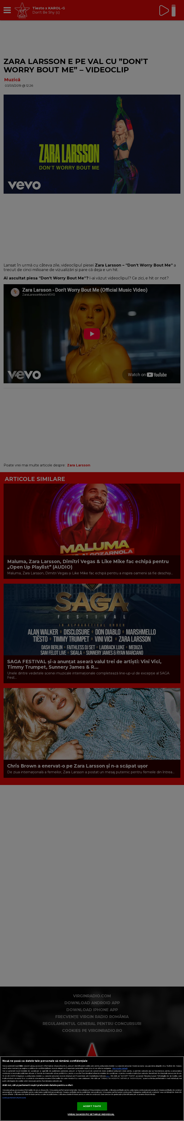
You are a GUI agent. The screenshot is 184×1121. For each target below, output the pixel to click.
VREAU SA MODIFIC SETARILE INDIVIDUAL (91, 1114)
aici (107, 1076)
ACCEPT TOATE (92, 1106)
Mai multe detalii (119, 1068)
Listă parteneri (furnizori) (14, 1098)
